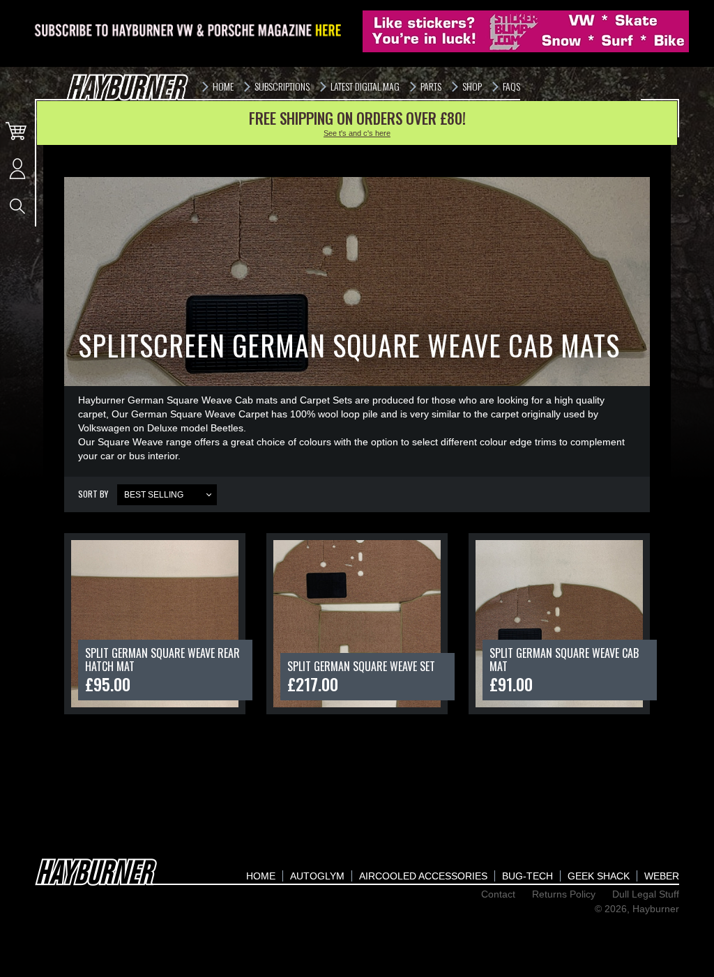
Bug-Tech (527, 876)
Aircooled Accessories (423, 876)
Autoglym (317, 876)
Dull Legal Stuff (645, 894)
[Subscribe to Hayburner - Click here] (189, 31)
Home (260, 876)
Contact (498, 894)
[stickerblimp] (525, 31)
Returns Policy (563, 894)
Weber (661, 876)
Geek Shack (599, 876)
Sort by (93, 494)
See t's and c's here (357, 133)
